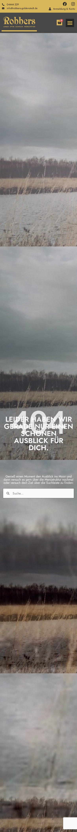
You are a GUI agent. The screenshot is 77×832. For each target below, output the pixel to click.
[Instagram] (73, 4)
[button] (70, 23)
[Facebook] (65, 4)
